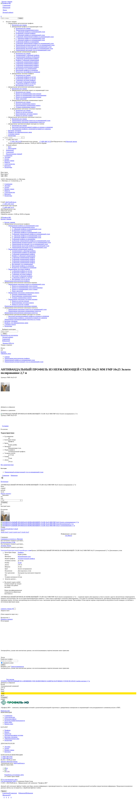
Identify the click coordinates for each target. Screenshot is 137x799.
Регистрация (12, 148)
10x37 (7, 532)
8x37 (12, 529)
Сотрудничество (9, 164)
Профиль (21, 552)
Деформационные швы (11, 738)
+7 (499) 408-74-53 (45, 141)
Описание (4, 550)
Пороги (6, 732)
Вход (9, 147)
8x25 (5, 529)
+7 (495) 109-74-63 (15, 141)
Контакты (7, 165)
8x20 (2, 529)
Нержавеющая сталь (24, 556)
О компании (8, 155)
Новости (7, 162)
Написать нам (5, 711)
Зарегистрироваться (17, 666)
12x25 (11, 532)
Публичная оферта (10, 719)
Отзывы (20, 550)
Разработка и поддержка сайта (14, 775)
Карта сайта (8, 722)
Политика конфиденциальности (14, 720)
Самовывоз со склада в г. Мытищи (12, 539)
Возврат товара (9, 160)
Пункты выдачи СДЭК (8, 542)
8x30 (9, 529)
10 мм (20, 562)
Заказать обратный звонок (9, 761)
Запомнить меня (8, 663)
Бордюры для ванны (10, 737)
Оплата (6, 159)
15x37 (27, 532)
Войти (3, 664)
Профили (7, 730)
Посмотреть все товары (19, 25)
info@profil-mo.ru (10, 202)
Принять (3, 791)
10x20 (16, 529)
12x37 (19, 532)
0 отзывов (5, 426)
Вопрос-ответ (27, 550)
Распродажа (8, 167)
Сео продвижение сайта (8, 781)
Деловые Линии (6, 545)
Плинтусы (7, 733)
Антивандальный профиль (26, 558)
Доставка (7, 157)
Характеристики (12, 550)
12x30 (15, 532)
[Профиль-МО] (15, 704)
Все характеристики (7, 465)
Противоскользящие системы (13, 735)
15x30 (23, 532)
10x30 (3, 532)
